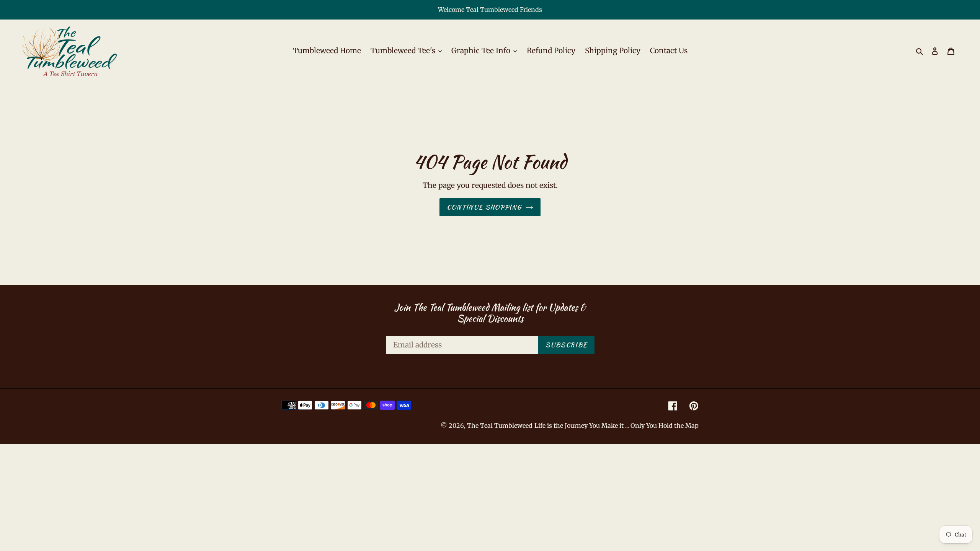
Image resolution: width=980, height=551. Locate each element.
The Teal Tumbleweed (499, 425)
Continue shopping (484, 207)
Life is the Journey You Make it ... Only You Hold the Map (616, 425)
